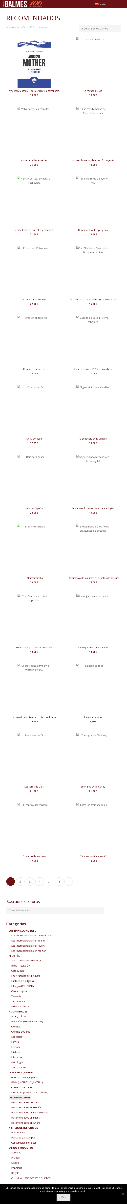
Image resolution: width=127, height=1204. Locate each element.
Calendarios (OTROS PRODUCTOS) (31, 1178)
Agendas (16, 1152)
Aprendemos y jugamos (24, 1077)
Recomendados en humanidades (29, 1112)
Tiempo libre (18, 1067)
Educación (16, 1036)
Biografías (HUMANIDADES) (27, 1021)
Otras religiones (20, 991)
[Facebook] (116, 4)
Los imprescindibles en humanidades (32, 935)
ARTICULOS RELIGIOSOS (23, 1127)
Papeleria (16, 1167)
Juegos (15, 1162)
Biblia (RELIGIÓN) (21, 965)
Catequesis (17, 970)
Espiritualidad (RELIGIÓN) (26, 975)
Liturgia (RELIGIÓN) (22, 986)
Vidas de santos (20, 1006)
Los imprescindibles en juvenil (28, 945)
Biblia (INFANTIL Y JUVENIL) (27, 1082)
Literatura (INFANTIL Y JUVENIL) (29, 1092)
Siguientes (68, 881)
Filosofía (16, 1047)
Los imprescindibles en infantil (28, 940)
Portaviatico (18, 1132)
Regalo (15, 1173)
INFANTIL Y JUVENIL (21, 1072)
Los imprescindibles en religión (28, 950)
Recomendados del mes (25, 1102)
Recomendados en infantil (26, 1117)
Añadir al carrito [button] (34, 101)
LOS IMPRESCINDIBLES (22, 930)
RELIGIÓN (14, 955)
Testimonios (18, 1001)
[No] (123, 1194)
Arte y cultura (18, 1016)
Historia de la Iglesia (23, 981)
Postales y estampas (23, 1137)
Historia (15, 1052)
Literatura (16, 1057)
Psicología (17, 1062)
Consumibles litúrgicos (24, 1142)
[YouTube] (122, 4)
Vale (63, 1197)
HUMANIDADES (18, 1011)
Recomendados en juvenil (25, 1122)
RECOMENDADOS (20, 1097)
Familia (15, 1041)
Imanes (15, 1157)
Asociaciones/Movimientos (26, 960)
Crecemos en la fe (21, 1087)
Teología (16, 996)
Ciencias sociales (20, 1031)
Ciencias (15, 1026)
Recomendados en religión (26, 1107)
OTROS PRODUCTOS (21, 1147)
